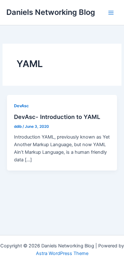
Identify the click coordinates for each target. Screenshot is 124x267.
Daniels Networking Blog (50, 12)
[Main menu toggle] (111, 12)
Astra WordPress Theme (62, 253)
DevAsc (21, 105)
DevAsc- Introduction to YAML (57, 116)
